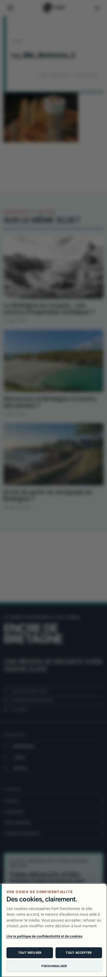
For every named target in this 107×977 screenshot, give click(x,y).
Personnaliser (54, 966)
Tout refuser (30, 952)
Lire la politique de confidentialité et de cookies (44, 936)
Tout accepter (79, 952)
